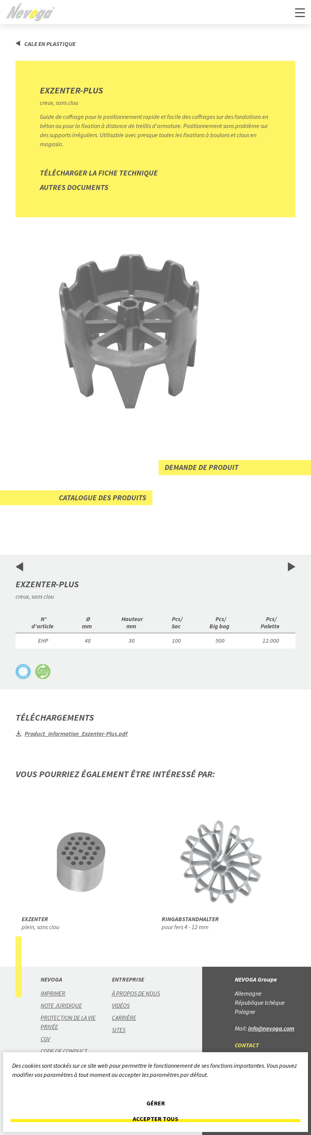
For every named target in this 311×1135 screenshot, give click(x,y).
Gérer (155, 1103)
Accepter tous (155, 1119)
